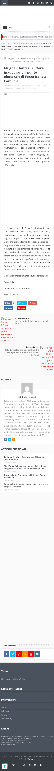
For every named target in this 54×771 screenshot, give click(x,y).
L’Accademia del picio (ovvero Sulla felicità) (32, 322)
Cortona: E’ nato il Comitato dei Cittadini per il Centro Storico (26, 458)
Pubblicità (5, 711)
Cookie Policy (6, 718)
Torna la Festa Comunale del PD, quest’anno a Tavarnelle (25, 476)
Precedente (23, 318)
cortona (15, 294)
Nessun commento (30, 88)
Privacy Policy (6, 715)
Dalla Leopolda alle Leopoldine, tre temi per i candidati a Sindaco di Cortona (21, 352)
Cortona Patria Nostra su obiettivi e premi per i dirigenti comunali (26, 485)
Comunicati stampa (13, 88)
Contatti (4, 707)
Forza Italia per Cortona (22, 86)
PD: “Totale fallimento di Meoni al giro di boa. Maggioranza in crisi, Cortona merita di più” (25, 467)
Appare (31, 759)
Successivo (30, 347)
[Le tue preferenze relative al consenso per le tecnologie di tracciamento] (4, 766)
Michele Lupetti (27, 397)
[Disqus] (27, 530)
